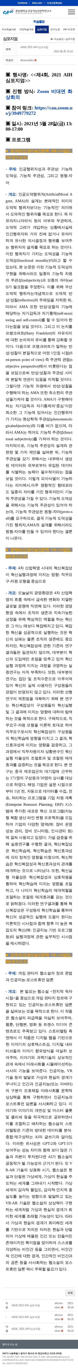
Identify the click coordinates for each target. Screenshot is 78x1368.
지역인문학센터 (54, 3)
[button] (27, 60)
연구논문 (55, 29)
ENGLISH (37, 3)
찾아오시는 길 (9, 1344)
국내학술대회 (9, 29)
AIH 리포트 (69, 29)
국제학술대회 (26, 29)
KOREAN (22, 3)
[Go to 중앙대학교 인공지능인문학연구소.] (51, 39)
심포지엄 (42, 29)
